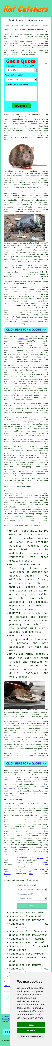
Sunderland (23, 339)
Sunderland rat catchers (16, 770)
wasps (42, 860)
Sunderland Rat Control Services (21, 880)
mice (42, 869)
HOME (20, 16)
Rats (12, 43)
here (6, 847)
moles (19, 869)
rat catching (13, 279)
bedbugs (22, 865)
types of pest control (21, 793)
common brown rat (25, 173)
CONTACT (37, 16)
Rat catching (10, 336)
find (11, 804)
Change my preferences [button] (31, 1036)
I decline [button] (31, 1030)
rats (39, 245)
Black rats (21, 133)
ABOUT (31, 16)
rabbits (7, 874)
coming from (39, 257)
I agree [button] (31, 1025)
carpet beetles (24, 871)
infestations (9, 303)
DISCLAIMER (45, 16)
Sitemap (5, 1016)
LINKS (25, 16)
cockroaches (43, 862)
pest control (38, 826)
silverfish (37, 867)
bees (18, 862)
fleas (18, 860)
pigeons (40, 858)
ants (31, 874)
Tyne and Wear (10, 795)
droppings (16, 254)
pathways (20, 451)
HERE (38, 209)
